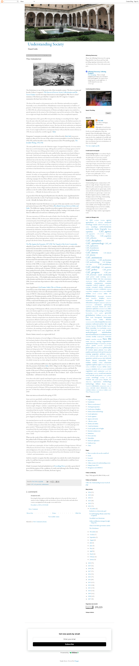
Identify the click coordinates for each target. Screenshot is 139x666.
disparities (109, 298)
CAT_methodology (92, 262)
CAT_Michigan (106, 262)
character (89, 279)
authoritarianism (105, 227)
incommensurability (90, 322)
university (92, 388)
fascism (88, 311)
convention (96, 289)
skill (99, 369)
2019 (89, 566)
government (104, 315)
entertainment (89, 304)
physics (96, 350)
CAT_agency (105, 231)
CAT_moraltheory (104, 264)
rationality (102, 360)
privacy (87, 356)
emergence (96, 302)
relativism (104, 364)
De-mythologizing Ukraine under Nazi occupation (99, 514)
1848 (87, 220)
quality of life (107, 356)
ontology (98, 341)
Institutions (91, 433)
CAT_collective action (98, 238)
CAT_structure (91, 275)
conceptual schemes (97, 287)
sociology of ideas (105, 377)
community (108, 283)
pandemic (103, 343)
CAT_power (107, 270)
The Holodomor (94, 528)
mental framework (91, 330)
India (96, 322)
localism (104, 326)
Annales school (97, 224)
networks (99, 339)
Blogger (76, 661)
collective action (105, 281)
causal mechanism (104, 275)
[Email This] (51, 482)
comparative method (92, 285)
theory (104, 384)
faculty (105, 308)
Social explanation (92, 414)
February (92, 557)
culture (105, 293)
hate (87, 317)
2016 (89, 574)
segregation (88, 369)
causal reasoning (101, 277)
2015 (89, 577)
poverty (99, 352)
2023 (89, 501)
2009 (89, 593)
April (91, 551)
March (92, 554)
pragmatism (95, 354)
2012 (89, 585)
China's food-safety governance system (99, 525)
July (91, 543)
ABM (91, 220)
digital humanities (91, 298)
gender (101, 313)
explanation (95, 308)
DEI (110, 293)
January (92, 559)
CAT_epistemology (95, 243)
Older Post (78, 513)
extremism (101, 308)
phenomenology (107, 345)
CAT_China (90, 236)
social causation (103, 369)
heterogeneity (98, 317)
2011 (89, 588)
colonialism (89, 283)
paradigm (109, 343)
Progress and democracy (94, 399)
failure (109, 308)
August (92, 540)
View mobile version (53, 517)
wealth (109, 390)
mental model (101, 330)
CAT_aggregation (90, 234)
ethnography (95, 306)
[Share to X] (55, 482)
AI (95, 222)
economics (108, 300)
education (89, 302)
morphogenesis (100, 336)
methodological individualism (98, 332)
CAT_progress (92, 272)
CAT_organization (106, 267)
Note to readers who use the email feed (98, 453)
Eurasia (101, 306)
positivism (93, 352)
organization (106, 341)
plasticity (101, 350)
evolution (109, 306)
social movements (105, 373)
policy (109, 350)
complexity (102, 285)
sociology (95, 377)
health (91, 317)
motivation (108, 336)
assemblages (94, 227)
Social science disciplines (94, 409)
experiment (89, 308)
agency (108, 220)
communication (98, 283)
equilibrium (88, 306)
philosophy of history (98, 347)
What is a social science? (94, 404)
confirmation (107, 287)
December (93, 508)
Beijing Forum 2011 (93, 465)
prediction (102, 354)
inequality (101, 322)
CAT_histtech (107, 253)
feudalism (93, 311)
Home (54, 513)
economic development (95, 300)
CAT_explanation (92, 246)
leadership (88, 326)
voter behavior (99, 390)
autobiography (90, 229)
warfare (106, 390)
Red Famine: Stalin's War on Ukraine (50, 287)
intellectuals (95, 324)
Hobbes (95, 319)
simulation (94, 369)
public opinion (99, 356)
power (104, 352)
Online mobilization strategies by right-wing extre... (99, 522)
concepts (88, 287)
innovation (108, 322)
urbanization (104, 388)
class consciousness (106, 279)
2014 (89, 579)
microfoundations (92, 334)
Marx (87, 328)
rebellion (94, 362)
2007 (89, 599)
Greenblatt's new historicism (97, 518)
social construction (99, 371)
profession (92, 356)
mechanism (103, 328)
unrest (98, 388)
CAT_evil (33, 484)
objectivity (92, 341)
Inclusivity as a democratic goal (97, 511)
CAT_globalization (92, 250)
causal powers (90, 277)
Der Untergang (92, 75)
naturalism (93, 339)
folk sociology (100, 311)
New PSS (107, 338)
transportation (103, 386)
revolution (93, 367)
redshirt (100, 362)
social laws (96, 373)
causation (109, 277)
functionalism (89, 313)
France (109, 311)
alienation (100, 222)
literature (99, 326)
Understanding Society (46, 44)
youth (97, 392)
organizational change (92, 343)
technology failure (93, 384)
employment (108, 302)
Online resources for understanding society (99, 463)
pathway (88, 345)
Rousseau (99, 367)
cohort (95, 281)
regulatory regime (96, 364)
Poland (105, 350)
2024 (89, 498)
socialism (88, 377)
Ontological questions (94, 407)
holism (101, 319)
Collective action (92, 421)
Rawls (109, 360)
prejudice (109, 354)
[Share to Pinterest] (58, 482)
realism (88, 362)
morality (94, 336)
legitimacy (93, 326)
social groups (89, 373)
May (91, 548)
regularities (89, 364)
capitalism (89, 231)
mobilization (104, 334)
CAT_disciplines (93, 240)
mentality (108, 330)
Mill (100, 334)
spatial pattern (99, 379)
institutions (89, 324)
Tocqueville (88, 386)
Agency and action (93, 419)
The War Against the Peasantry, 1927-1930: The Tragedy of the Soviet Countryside (51, 244)
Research (90, 458)
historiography (107, 317)
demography (101, 296)
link (54, 132)
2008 (89, 596)
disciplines (101, 298)
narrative (88, 339)
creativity (101, 291)
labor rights (108, 324)
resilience (88, 366)
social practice (99, 375)
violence (93, 390)
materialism (93, 328)
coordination (102, 289)
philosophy (90, 347)
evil (105, 306)
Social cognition (92, 416)
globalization (90, 315)
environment (98, 305)
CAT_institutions (94, 257)
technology (107, 381)
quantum (100, 358)
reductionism (107, 362)
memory (109, 328)
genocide (38, 484)
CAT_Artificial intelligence (104, 233)
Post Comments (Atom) (40, 522)
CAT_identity (90, 255)
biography (103, 229)
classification (89, 281)
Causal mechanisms (93, 426)
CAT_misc (89, 264)
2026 (89, 492)
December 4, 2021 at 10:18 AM (39, 505)
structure (105, 379)
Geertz (96, 313)
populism (88, 352)
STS (110, 379)
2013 (89, 582)
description (108, 296)
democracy (91, 295)
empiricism (102, 302)
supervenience (97, 382)
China (95, 279)
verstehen (88, 390)
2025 (89, 495)
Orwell (99, 343)
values (109, 388)
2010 (89, 591)
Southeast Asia (90, 379)
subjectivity (88, 382)
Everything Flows (59, 466)
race (104, 358)
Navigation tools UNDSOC (95, 468)
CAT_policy (91, 269)
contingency (89, 289)
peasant (94, 345)
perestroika (100, 345)
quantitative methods (91, 358)
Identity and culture (93, 423)
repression (108, 364)
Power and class (92, 436)
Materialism (91, 438)
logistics (109, 326)
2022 (89, 503)
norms (87, 341)
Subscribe (69, 644)
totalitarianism (45, 484)
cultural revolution (97, 293)
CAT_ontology (93, 266)
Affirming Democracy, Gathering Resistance (97, 72)
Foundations (91, 402)
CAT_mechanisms (105, 260)
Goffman (98, 315)
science (109, 367)
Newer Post (30, 513)
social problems (107, 375)
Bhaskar (97, 229)
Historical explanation (93, 440)
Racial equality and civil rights (96, 428)
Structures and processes (94, 431)
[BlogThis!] (53, 482)
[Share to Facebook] (57, 482)
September (93, 537)
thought (109, 384)
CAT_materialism (91, 260)
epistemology (107, 305)
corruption (95, 291)
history (88, 319)
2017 (89, 571)
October (92, 534)
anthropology (105, 224)
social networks (90, 375)
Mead (98, 328)
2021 (89, 506)
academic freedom (99, 220)
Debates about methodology (95, 411)
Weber (87, 392)
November (93, 532)
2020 (89, 563)
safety (104, 366)
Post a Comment (33, 509)
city (99, 279)
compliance (108, 285)
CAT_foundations (92, 248)
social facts (108, 371)
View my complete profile (93, 146)
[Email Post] (47, 481)
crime (104, 291)
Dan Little (100, 120)
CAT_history (92, 252)
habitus (109, 315)
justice (102, 324)
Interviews (90, 460)
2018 (89, 568)
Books (89, 455)
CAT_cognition (105, 236)
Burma (109, 229)
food (105, 311)
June (91, 546)
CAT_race (107, 272)
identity (108, 319)
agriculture (90, 222)
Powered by (65, 652)
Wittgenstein (92, 392)
